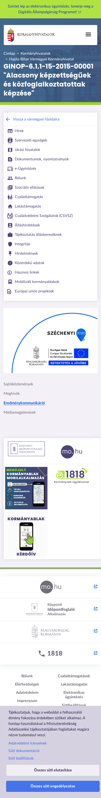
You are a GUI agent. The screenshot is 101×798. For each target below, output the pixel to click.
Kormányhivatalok (35, 34)
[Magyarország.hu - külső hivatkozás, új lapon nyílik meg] (50, 587)
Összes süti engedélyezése (53, 786)
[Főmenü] (88, 34)
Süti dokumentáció (23, 751)
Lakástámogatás (74, 684)
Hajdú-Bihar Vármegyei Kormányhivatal (41, 59)
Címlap (9, 53)
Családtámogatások (74, 676)
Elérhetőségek (27, 684)
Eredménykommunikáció (24, 403)
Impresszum (27, 701)
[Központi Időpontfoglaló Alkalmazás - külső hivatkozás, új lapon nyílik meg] (50, 609)
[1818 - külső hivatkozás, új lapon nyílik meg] (50, 654)
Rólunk (27, 676)
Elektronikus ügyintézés (74, 695)
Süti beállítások (21, 758)
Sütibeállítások (74, 705)
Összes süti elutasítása (53, 770)
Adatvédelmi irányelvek (27, 743)
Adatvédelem (27, 692)
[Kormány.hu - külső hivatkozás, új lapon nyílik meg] (50, 632)
